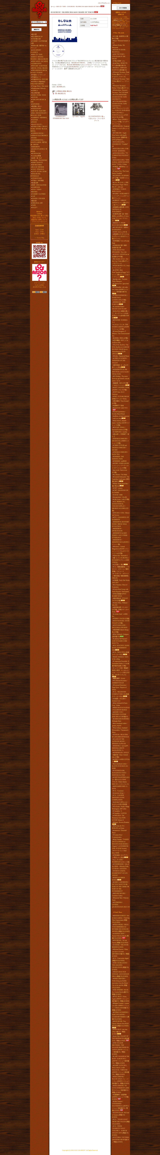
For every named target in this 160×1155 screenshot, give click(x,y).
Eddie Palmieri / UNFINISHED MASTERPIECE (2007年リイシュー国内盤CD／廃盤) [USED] (120, 1106)
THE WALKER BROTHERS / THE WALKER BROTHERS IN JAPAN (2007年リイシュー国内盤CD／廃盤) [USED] (120, 1048)
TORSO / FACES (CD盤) (121, 618)
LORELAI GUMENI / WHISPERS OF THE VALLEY (119, 360)
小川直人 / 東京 (119, 564)
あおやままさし (37, 124)
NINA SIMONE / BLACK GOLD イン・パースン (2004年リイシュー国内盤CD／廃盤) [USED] (121, 1080)
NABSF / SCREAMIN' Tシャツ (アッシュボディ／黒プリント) (121, 196)
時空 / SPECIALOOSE (39, 185)
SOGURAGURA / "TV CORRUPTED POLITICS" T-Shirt (120, 155)
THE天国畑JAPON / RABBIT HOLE (119, 595)
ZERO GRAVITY (37, 162)
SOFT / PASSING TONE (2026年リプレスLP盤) (120, 389)
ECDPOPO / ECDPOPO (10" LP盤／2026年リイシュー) (120, 178)
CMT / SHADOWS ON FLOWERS (120, 491)
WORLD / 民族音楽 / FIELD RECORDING (38, 83)
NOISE (34, 138)
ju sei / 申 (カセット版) (121, 182)
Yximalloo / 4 (118, 811)
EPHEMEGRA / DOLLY (121, 752)
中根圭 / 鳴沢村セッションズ (120, 168)
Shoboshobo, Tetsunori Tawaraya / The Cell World (120, 91)
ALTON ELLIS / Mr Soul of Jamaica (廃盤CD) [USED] (120, 1115)
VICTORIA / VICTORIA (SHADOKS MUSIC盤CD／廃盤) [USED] (120, 1140)
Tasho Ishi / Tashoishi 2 (121, 555)
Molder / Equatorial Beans (121, 356)
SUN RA (35, 97)
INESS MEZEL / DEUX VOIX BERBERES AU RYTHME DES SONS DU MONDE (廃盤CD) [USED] (121, 928)
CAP (33, 196)
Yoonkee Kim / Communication (117, 836)
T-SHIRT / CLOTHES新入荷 (39, 42)
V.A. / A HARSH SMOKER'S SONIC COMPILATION (118, 797)
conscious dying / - (119, 793)
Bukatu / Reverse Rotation (121, 822)
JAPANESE (36, 104)
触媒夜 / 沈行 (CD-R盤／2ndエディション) (120, 384)
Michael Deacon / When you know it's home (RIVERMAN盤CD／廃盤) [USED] (120, 952)
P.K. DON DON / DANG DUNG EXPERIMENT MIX (120, 648)
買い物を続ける (60, 93)
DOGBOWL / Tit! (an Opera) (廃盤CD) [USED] (120, 941)
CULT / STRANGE (38, 169)
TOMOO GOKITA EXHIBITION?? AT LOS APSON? (120, 873)
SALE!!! (34, 207)
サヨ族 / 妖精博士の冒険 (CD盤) (120, 37)
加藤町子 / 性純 (119, 405)
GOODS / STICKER (38, 198)
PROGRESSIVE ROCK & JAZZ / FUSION (39, 71)
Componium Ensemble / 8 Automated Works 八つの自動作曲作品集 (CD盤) (120, 663)
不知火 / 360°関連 (38, 180)
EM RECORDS (37, 165)
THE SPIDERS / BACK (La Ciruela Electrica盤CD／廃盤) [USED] (120, 992)
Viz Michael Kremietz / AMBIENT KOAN (119, 682)
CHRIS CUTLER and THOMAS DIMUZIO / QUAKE (119, 448)
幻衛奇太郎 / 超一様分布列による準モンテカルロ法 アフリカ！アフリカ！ (120, 217)
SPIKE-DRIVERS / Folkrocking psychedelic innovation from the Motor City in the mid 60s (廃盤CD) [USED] (120, 983)
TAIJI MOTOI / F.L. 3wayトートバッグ (121, 267)
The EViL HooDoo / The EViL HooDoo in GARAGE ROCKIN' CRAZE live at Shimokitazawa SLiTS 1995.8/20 (120, 349)
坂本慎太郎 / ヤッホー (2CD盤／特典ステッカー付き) (120, 609)
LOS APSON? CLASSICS (36, 51)
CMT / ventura (118, 488)
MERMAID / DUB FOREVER (118, 303)
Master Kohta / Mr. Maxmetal (118, 46)
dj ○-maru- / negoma (79, 116)
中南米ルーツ (36, 77)
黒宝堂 (34, 201)
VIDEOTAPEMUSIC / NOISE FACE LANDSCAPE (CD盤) (120, 297)
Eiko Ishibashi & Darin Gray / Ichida (119, 704)
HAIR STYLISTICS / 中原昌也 (39, 150)
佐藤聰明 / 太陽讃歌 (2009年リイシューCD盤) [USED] (120, 1097)
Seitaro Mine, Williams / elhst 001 (120, 604)
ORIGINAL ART (37, 203)
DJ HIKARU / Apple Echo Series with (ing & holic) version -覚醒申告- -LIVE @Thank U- (120, 136)
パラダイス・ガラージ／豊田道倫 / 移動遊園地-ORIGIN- (120, 576)
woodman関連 (36, 156)
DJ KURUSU (74, 67)
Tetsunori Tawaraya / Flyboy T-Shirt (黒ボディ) (120, 87)
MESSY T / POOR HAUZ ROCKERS (118, 224)
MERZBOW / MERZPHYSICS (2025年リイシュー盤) (121, 542)
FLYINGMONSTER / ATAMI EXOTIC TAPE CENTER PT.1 (119, 97)
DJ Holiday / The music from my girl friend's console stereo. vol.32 (120, 378)
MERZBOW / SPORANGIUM (117, 530)
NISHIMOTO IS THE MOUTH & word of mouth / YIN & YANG (120, 372)
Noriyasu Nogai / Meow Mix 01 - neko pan (120, 186)
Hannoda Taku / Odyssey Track (120, 899)
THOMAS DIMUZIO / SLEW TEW (120, 453)
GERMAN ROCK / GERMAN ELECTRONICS (39, 134)
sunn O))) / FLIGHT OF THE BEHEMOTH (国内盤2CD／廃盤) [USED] (120, 1038)
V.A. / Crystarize (119, 791)
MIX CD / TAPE (37, 54)
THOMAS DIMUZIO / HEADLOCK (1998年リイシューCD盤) (120, 441)
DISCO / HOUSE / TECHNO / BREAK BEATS (39, 58)
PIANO (34, 122)
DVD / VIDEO (36, 189)
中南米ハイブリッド (39, 75)
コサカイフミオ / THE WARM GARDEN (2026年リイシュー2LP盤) (120, 327)
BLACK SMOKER (38, 167)
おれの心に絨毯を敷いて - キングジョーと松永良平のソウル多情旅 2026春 (120, 314)
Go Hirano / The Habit (120, 474)
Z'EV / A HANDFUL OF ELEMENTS (120, 518)
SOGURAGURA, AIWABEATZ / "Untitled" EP (120, 144)
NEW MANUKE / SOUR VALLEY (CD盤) (120, 622)
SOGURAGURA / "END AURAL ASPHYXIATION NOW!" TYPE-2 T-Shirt (120, 162)
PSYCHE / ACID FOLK (39, 66)
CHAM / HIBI (118, 495)
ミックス (86, 65)
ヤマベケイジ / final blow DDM (119, 852)
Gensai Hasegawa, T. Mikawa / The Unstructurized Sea (121, 333)
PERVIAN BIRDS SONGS (118, 879)
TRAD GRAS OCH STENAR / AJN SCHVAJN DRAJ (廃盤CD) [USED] (120, 974)
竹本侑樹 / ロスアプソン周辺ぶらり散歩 (120, 856)
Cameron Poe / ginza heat (121, 283)
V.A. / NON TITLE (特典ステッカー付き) (120, 653)
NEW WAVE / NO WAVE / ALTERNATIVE (39, 62)
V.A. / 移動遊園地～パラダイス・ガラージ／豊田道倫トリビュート (121, 569)
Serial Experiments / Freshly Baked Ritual (119, 413)
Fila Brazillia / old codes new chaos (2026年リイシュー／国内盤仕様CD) (120, 289)
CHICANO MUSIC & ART (38, 101)
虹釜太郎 (35, 183)
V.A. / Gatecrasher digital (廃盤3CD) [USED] (120, 959)
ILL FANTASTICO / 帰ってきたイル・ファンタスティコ (96, 118)
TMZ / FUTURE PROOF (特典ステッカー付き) (120, 398)
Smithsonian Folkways (39, 88)
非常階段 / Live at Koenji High (120, 242)
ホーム (53, 6)
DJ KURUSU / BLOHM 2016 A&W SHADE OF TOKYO (83, 6)
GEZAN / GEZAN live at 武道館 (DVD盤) (120, 255)
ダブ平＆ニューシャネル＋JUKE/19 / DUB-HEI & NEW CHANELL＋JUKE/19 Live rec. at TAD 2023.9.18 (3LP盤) (121, 112)
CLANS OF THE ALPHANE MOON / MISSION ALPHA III (119, 741)
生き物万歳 (36, 93)
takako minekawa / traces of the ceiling (120, 658)
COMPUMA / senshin (120, 432)
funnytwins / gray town (121, 408)
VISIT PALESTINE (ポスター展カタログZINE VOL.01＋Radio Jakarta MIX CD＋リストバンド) (121, 780)
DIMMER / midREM (120, 461)
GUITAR (35, 120)
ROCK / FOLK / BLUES (39, 68)
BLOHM (59, 87)
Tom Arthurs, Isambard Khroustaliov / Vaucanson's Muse (120, 730)
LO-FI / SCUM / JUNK (39, 171)
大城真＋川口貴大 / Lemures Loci (119, 700)
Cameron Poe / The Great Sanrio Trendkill (120, 172)
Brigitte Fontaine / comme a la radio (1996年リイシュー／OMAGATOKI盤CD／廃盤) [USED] (121, 1006)
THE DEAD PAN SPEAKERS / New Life (119, 251)
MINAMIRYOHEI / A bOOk (119, 787)
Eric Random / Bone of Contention (119, 586)
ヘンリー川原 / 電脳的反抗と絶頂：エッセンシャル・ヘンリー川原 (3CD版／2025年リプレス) (120, 671)
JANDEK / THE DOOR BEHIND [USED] (120, 946)
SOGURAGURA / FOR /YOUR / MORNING (120, 150)
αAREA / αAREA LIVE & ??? (121, 760)
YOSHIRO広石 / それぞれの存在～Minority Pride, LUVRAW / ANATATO (120, 866)
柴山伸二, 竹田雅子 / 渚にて (120, 435)
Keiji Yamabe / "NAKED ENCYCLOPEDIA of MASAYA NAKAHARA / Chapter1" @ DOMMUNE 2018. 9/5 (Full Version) (120, 844)
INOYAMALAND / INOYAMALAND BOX (119, 626)
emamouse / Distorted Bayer (119, 832)
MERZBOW (36, 147)
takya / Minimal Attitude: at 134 (121, 42)
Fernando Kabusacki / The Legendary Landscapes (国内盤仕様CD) (121, 479)
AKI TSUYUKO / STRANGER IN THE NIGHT (118, 56)
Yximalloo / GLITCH (120, 813)
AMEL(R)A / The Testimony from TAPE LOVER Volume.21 (119, 818)
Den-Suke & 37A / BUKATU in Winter (118, 827)
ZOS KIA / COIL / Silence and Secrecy (121, 514)
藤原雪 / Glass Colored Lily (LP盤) (120, 756)
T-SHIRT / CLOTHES (39, 194)
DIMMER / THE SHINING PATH (118, 458)
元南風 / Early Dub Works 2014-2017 (121, 581)
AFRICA (35, 90)
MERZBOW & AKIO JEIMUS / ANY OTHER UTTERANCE (119, 535)
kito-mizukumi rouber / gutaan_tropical (119, 724)
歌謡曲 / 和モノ (37, 106)
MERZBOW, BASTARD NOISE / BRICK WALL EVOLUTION (120, 524)
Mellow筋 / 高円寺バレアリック (39, 47)
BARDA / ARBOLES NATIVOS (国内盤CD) (119, 69)
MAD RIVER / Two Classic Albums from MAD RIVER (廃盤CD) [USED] (120, 1023)
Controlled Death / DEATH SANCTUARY (119, 308)
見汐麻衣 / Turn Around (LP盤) (120, 402)
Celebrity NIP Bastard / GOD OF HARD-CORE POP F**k (120, 641)
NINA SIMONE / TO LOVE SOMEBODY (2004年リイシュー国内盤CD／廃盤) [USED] (120, 1089)
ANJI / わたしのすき (120, 232)
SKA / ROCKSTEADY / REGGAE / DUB (39, 114)
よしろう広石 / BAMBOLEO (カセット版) (121, 861)
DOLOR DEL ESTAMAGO (36, 175)
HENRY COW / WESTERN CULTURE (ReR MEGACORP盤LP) (120, 714)
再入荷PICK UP (37, 36)
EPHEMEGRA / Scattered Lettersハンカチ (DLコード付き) (121, 128)
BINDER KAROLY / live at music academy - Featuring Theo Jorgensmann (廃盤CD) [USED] (120, 919)
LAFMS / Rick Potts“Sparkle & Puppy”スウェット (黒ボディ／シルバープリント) (121, 273)
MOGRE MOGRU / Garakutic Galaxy (119, 895)
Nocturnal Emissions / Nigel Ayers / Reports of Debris (119, 687)
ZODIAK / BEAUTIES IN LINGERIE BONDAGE (120, 736)
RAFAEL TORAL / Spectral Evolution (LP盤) (120, 429)
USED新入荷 (36, 39)
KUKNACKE (36, 153)
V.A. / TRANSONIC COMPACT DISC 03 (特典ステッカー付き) (120, 694)
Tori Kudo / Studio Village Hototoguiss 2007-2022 (120, 808)
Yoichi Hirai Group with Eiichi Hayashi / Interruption (120, 590)
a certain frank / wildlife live (120, 615)
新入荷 (34, 34)
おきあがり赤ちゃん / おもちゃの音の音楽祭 (120, 803)
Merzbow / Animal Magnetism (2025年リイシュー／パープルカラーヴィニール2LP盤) (120, 550)
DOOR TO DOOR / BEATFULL (119, 51)
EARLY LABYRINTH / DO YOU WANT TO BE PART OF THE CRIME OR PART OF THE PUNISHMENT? (120, 886)
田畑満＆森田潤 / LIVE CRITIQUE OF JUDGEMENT (120, 209)
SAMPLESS (36, 187)
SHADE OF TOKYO (78, 63)
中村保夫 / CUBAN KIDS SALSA (119, 190)
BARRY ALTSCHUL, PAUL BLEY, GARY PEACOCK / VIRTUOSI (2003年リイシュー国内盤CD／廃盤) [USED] (120, 1070)
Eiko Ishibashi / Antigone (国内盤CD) (120, 635)
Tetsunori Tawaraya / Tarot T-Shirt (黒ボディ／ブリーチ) (120, 81)
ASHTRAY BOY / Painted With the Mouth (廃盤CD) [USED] (120, 936)
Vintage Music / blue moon (40, 86)
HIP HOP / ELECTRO (39, 111)
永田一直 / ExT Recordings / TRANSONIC (39, 159)
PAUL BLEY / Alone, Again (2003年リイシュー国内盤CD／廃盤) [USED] (120, 999)
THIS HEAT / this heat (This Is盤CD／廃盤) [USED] (119, 1032)
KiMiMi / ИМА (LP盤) (121, 338)
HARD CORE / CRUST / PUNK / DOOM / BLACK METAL (39, 129)
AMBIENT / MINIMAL (39, 117)
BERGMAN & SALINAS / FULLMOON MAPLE (121, 709)
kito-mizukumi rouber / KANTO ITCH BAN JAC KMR (120, 766)
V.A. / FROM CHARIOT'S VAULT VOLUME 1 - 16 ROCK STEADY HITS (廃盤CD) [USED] (120, 1130)
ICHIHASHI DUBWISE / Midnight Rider (121, 720)
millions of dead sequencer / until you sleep (120, 417)
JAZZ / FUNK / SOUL (39, 95)
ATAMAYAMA (37, 178)
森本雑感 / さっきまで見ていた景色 (120, 366)
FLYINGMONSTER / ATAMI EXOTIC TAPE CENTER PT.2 (119, 104)
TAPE (34, 205)
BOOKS (34, 192)
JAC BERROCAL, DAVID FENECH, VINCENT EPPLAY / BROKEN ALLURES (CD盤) (120, 506)
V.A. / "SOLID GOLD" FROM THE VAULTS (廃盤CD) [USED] (121, 1122)
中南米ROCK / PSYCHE (40, 79)
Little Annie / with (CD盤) (121, 499)
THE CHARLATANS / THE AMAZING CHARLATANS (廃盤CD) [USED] (120, 966)
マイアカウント (104, 3)
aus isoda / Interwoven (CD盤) (119, 471)
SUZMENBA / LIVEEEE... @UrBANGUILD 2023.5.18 (121, 905)
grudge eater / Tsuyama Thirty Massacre (119, 280)
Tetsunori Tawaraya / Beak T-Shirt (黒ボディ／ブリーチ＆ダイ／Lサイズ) (120, 74)
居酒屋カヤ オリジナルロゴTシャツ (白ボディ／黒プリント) (120, 236)
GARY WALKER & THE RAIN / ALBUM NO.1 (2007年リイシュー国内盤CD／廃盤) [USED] (120, 1060)
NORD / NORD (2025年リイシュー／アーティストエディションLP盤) (120, 465)
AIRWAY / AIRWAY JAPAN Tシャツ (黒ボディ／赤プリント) (121, 203)
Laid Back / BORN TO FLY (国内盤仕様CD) (119, 64)
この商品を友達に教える (63, 91)
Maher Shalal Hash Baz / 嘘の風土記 (120, 485)
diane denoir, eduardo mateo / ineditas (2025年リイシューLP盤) (121, 423)
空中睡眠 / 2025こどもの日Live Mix (120, 341)
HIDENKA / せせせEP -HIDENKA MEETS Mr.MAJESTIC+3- (120, 748)
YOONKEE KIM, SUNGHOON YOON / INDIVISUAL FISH (119, 773)
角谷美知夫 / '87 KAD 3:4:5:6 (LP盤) (120, 599)
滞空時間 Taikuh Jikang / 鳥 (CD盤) (120, 631)
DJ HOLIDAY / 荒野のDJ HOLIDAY (120, 229)
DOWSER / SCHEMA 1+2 (119, 321)
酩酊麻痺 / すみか (119, 678)
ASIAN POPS (36, 108)
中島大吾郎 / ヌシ (119, 61)
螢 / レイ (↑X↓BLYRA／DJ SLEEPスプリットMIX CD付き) (120, 560)
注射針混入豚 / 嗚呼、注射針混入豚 (120, 246)
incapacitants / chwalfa (120, 497)
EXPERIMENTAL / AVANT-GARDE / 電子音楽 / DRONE (39, 142)
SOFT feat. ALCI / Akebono (118, 393)
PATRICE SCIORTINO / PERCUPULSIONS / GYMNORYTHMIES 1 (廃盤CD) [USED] (120, 1015)
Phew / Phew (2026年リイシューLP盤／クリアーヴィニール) (120, 122)
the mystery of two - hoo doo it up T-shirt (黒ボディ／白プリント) (120, 261)
